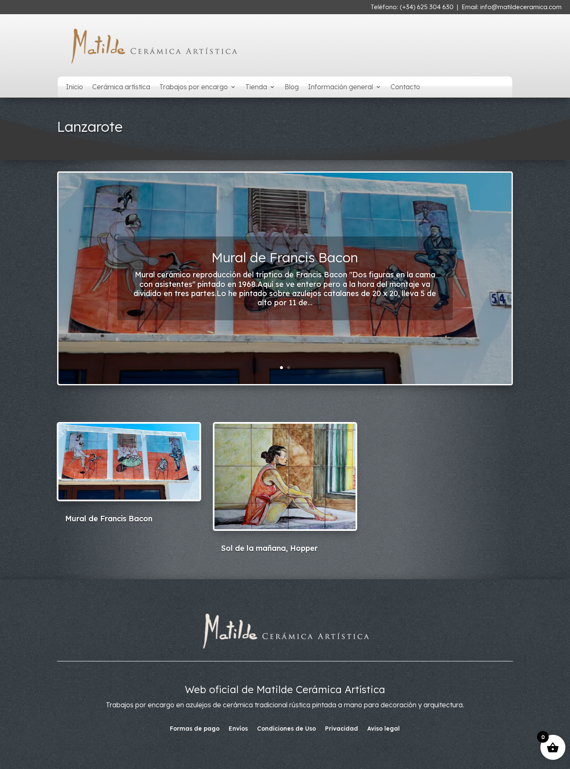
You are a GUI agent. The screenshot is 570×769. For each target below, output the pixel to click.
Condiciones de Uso (286, 729)
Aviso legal (383, 729)
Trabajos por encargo (193, 87)
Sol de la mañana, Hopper (285, 257)
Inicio (74, 87)
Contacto (405, 87)
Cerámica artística (121, 87)
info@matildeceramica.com (521, 7)
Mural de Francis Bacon (108, 518)
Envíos (238, 729)
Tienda (256, 87)
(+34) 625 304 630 (427, 7)
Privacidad (341, 729)
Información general (340, 87)
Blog (292, 87)
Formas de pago (194, 729)
